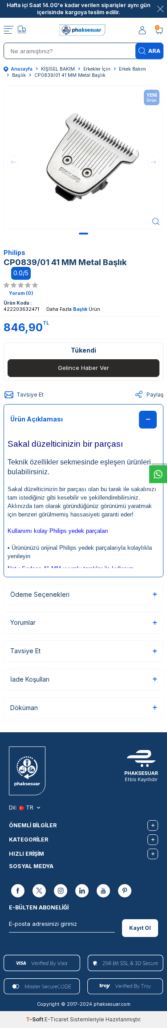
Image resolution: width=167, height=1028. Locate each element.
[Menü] (9, 30)
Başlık (19, 75)
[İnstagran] (60, 892)
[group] (83, 157)
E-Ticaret (57, 1019)
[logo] (83, 30)
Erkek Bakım (132, 69)
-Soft (35, 1019)
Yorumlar (23, 622)
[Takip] (21, 31)
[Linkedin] (82, 892)
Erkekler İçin (96, 69)
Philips (14, 252)
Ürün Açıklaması (36, 419)
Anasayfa (22, 69)
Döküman (24, 707)
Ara (154, 50)
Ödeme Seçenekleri (39, 594)
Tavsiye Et (30, 394)
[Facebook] (18, 892)
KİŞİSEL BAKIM (58, 69)
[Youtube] (103, 892)
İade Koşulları (29, 679)
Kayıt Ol (140, 928)
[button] (83, 233)
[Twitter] (39, 892)
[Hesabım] (142, 30)
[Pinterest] (125, 892)
